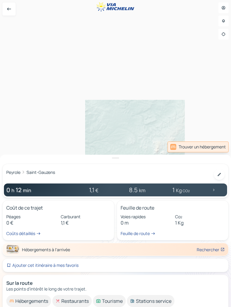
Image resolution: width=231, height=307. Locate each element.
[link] (198, 147)
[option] (28, 301)
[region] (115, 153)
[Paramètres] (223, 21)
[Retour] (9, 9)
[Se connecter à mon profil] (223, 7)
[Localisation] (223, 34)
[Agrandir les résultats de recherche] (115, 158)
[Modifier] (219, 174)
